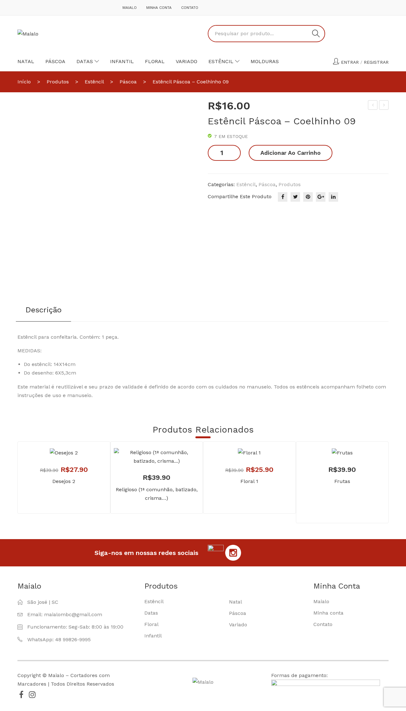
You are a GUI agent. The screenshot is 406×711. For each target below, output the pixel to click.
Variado (186, 61)
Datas (84, 61)
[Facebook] (282, 197)
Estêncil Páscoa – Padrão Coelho (384, 106)
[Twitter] (295, 197)
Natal (25, 61)
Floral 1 (249, 481)
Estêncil (220, 61)
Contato (189, 8)
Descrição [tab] (43, 309)
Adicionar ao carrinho (290, 152)
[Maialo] (27, 33)
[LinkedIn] (333, 197)
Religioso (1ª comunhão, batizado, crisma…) (157, 493)
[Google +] (320, 197)
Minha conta (159, 8)
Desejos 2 (63, 481)
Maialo (129, 8)
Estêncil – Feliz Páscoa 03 (373, 106)
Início (24, 82)
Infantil (122, 61)
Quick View (166, 451)
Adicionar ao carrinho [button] (147, 451)
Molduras (265, 61)
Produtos (58, 82)
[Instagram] (32, 694)
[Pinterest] (308, 197)
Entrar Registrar (365, 62)
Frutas (342, 481)
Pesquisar (315, 34)
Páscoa (55, 61)
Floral (155, 61)
